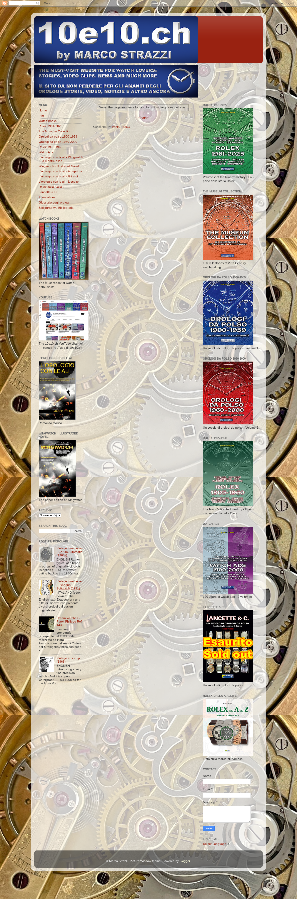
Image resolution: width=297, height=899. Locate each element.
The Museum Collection (55, 131)
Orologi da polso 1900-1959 (58, 136)
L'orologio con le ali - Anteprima (60, 171)
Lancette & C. (48, 192)
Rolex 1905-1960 (50, 147)
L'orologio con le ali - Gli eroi (58, 176)
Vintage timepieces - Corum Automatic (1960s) (70, 552)
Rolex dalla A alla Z (52, 187)
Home (143, 118)
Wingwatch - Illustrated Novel (59, 166)
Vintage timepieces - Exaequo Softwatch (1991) (70, 585)
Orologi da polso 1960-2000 (58, 141)
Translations (47, 197)
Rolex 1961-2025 (50, 126)
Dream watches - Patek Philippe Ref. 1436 (70, 621)
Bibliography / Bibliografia (56, 207)
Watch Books (48, 121)
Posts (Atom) (121, 127)
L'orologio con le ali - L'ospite (59, 181)
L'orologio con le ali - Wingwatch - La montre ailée (61, 159)
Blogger (185, 861)
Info (41, 115)
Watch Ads (46, 152)
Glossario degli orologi (54, 202)
